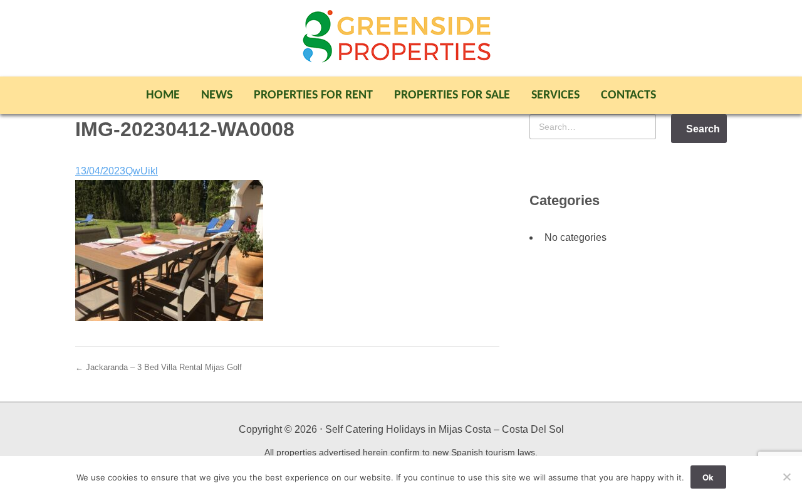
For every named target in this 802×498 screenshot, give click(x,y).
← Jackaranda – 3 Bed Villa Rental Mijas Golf (158, 367)
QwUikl (141, 171)
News (216, 95)
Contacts (628, 95)
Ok (708, 477)
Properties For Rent (313, 95)
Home (163, 95)
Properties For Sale (452, 95)
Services (555, 95)
